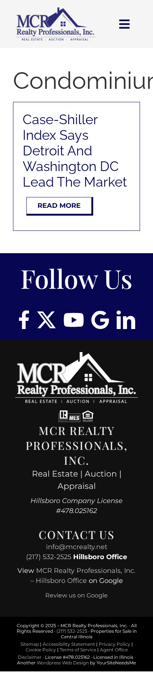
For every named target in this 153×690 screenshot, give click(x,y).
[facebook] (24, 319)
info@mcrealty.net (76, 547)
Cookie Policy (41, 649)
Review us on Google (76, 595)
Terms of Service (78, 649)
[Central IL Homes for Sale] (55, 10)
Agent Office (114, 649)
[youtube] (73, 319)
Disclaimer (30, 657)
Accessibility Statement (69, 644)
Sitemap (29, 644)
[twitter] (46, 319)
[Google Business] (100, 319)
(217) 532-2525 (48, 557)
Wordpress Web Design (63, 662)
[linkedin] (126, 319)
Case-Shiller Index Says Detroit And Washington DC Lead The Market (75, 151)
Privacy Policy (114, 644)
